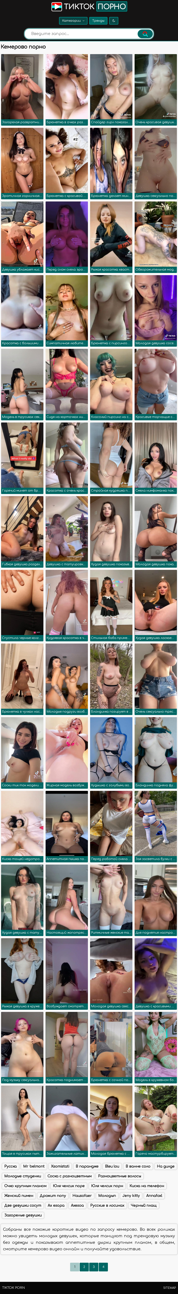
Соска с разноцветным (70, 1176)
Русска (10, 1166)
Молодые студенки (22, 1176)
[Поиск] (145, 34)
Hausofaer (82, 1196)
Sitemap (169, 1287)
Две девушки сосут (22, 1206)
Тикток (94, 7)
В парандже (87, 1166)
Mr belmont (33, 1166)
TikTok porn (13, 1288)
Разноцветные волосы (119, 1176)
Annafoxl (154, 1196)
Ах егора (56, 1206)
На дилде (166, 1166)
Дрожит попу (53, 1196)
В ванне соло (138, 1166)
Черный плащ (144, 1206)
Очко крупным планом (25, 1186)
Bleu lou (112, 1166)
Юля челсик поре (69, 1186)
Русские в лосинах (107, 1206)
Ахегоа (77, 1206)
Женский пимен (18, 1196)
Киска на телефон (147, 1186)
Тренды (98, 20)
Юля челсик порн (107, 1186)
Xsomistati (60, 1166)
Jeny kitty (131, 1196)
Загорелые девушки (23, 1215)
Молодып (107, 1196)
